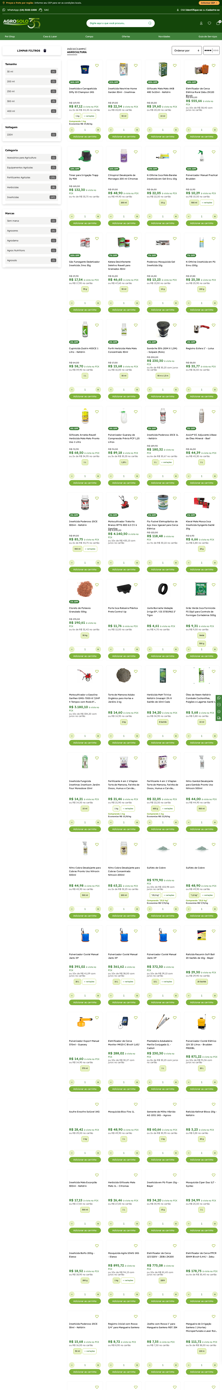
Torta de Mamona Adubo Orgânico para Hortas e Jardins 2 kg (121, 698)
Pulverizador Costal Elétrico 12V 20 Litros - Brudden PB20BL (201, 1044)
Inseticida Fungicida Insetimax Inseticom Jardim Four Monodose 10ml (84, 785)
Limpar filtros (28, 50)
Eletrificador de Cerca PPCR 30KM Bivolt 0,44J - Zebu (201, 1302)
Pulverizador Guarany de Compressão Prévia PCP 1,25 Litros (124, 438)
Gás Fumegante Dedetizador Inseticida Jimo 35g (84, 263)
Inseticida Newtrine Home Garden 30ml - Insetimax (122, 90)
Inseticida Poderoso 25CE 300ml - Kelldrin (83, 523)
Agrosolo (31, 260)
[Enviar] (150, 23)
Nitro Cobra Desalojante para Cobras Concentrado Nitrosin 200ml (124, 871)
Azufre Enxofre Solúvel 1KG (84, 1127)
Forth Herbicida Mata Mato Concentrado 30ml (122, 350)
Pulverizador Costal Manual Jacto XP (83, 956)
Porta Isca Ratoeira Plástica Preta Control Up (123, 610)
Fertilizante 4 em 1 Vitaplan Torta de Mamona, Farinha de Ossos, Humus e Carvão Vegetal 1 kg (123, 785)
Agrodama (31, 240)
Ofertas (126, 36)
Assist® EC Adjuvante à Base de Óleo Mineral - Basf (201, 436)
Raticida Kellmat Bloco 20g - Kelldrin (201, 1129)
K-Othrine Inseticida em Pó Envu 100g (200, 263)
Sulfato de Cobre (156, 867)
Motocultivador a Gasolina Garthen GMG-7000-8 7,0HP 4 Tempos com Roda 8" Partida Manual (84, 698)
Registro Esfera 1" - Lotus (200, 348)
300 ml (31, 101)
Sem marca (31, 220)
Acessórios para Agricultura (31, 157)
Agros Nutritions (31, 250)
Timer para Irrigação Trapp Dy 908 (83, 177)
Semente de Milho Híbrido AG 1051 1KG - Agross (161, 1129)
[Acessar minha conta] (201, 23)
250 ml (31, 91)
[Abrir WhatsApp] (214, 1382)
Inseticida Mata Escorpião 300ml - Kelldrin (83, 1216)
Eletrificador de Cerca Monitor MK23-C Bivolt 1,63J (123, 1042)
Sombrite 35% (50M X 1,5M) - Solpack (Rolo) (162, 350)
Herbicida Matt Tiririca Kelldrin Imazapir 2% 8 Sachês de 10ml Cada (159, 698)
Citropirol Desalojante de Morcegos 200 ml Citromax (123, 177)
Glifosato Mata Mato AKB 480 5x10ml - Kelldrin (160, 90)
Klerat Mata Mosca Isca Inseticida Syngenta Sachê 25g (200, 525)
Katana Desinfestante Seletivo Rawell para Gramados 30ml (119, 265)
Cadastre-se (213, 9)
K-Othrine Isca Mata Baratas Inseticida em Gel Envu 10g (162, 177)
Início (71, 49)
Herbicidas (31, 187)
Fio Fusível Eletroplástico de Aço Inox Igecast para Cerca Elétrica (162, 525)
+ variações (89, 116)
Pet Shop (10, 36)
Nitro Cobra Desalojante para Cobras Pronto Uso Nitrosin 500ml (85, 871)
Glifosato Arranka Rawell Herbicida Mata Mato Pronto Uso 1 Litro (84, 438)
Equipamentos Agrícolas (31, 167)
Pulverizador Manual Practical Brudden (202, 177)
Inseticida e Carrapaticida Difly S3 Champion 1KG (83, 90)
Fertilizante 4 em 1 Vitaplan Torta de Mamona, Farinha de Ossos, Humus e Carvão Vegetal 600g (162, 785)
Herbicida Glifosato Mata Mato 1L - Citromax (121, 1216)
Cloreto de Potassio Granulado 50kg (80, 610)
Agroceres (31, 230)
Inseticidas (31, 197)
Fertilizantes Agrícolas (31, 177)
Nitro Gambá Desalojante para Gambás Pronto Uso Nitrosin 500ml (199, 785)
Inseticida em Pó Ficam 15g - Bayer (162, 1216)
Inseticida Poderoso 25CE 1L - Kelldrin (162, 436)
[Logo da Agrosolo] (21, 23)
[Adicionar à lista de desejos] (96, 65)
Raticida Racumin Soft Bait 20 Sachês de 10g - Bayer (200, 956)
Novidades (164, 36)
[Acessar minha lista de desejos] (209, 23)
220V (31, 134)
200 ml (31, 81)
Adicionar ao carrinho (85, 136)
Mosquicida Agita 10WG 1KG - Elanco (123, 1302)
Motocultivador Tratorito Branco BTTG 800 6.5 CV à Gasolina (122, 525)
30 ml (31, 71)
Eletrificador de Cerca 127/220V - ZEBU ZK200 (160, 1302)
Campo (89, 36)
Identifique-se (193, 9)
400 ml (31, 111)
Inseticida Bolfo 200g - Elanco (82, 1302)
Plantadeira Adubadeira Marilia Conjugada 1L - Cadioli (159, 1044)
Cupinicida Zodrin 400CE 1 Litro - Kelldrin (83, 350)
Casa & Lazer (50, 36)
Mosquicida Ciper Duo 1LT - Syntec (201, 1216)
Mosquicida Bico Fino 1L (121, 1127)
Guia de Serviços (208, 36)
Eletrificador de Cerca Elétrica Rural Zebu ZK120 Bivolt (200, 92)
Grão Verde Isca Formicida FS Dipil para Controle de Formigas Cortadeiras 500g (201, 612)
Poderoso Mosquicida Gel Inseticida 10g (161, 263)
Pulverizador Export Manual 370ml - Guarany (84, 1042)
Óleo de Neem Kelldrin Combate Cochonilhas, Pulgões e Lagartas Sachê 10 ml (201, 698)
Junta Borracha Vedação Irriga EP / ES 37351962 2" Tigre (161, 612)
